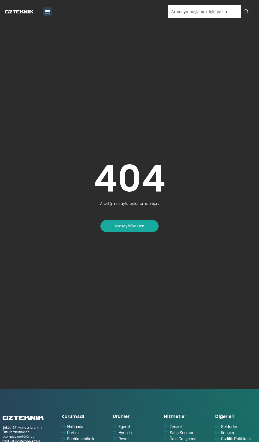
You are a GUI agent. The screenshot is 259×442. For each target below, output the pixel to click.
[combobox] (204, 11)
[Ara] (247, 11)
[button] (47, 11)
